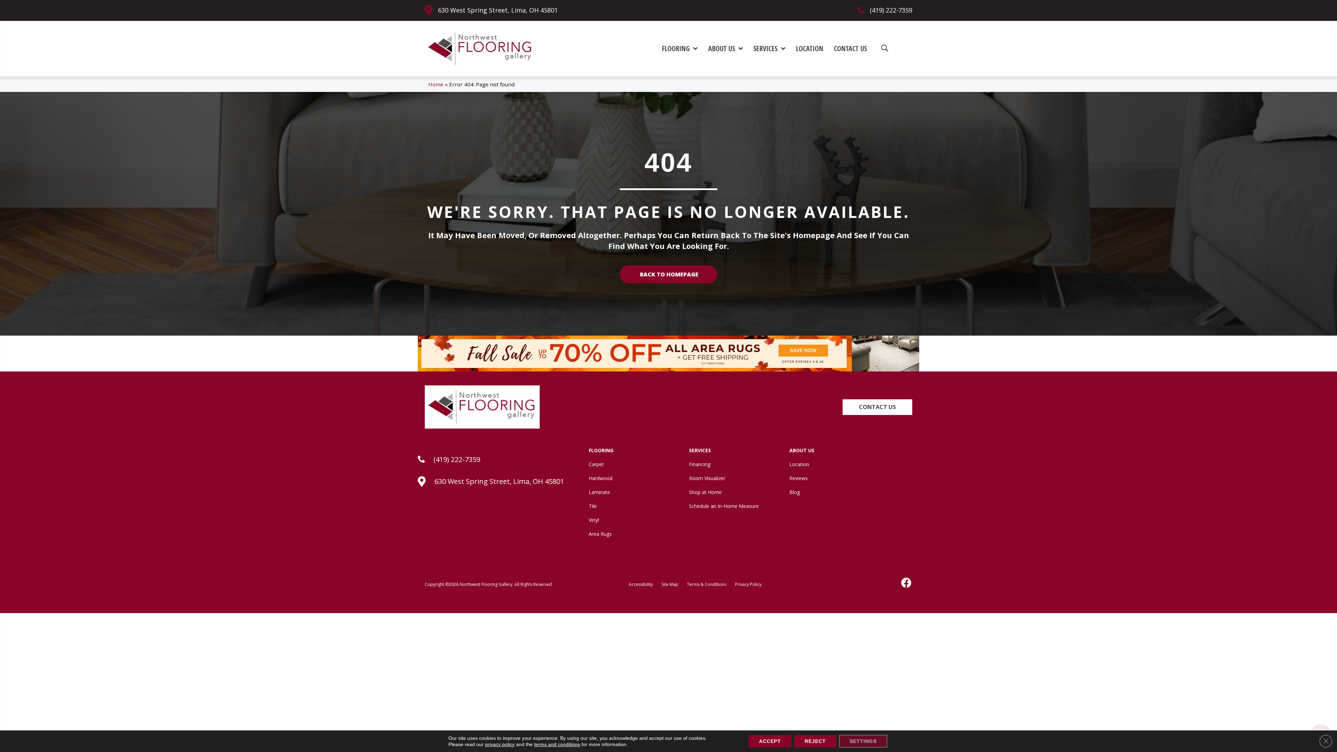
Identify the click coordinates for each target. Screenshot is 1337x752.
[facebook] (906, 583)
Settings (863, 741)
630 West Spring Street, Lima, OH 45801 (498, 10)
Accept (770, 741)
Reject (815, 741)
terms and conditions (557, 744)
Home (436, 84)
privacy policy (500, 744)
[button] (877, 407)
